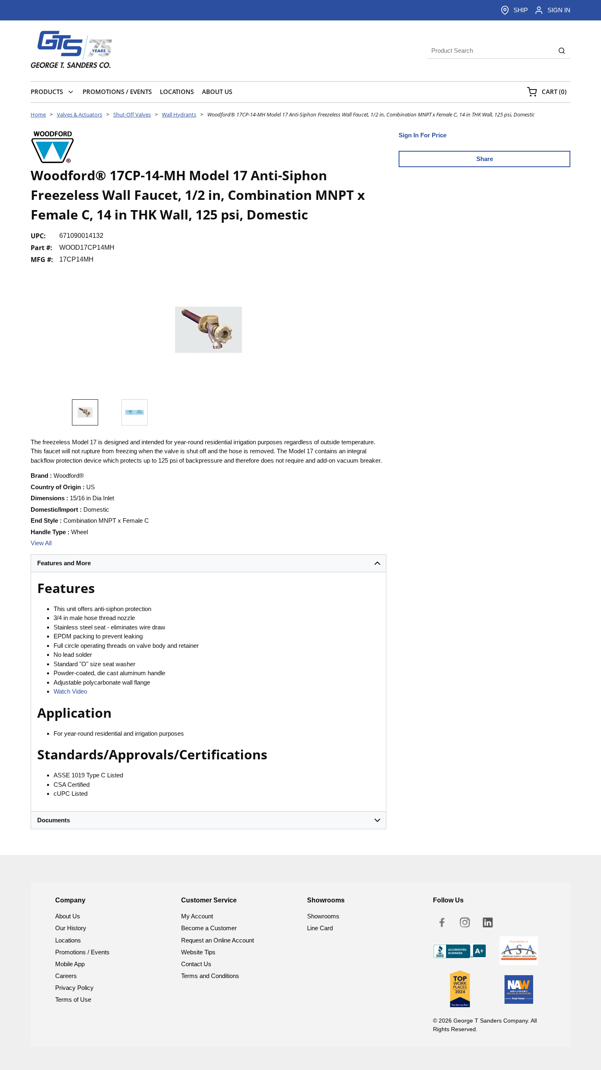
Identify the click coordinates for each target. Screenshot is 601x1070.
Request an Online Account (217, 940)
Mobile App (70, 963)
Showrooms (323, 916)
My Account (197, 916)
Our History (70, 927)
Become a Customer (209, 927)
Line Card (320, 927)
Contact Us (196, 963)
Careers (66, 975)
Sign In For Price (422, 135)
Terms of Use (73, 999)
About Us (67, 916)
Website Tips (198, 952)
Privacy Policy (74, 987)
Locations (68, 940)
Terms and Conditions (210, 975)
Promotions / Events (82, 952)
